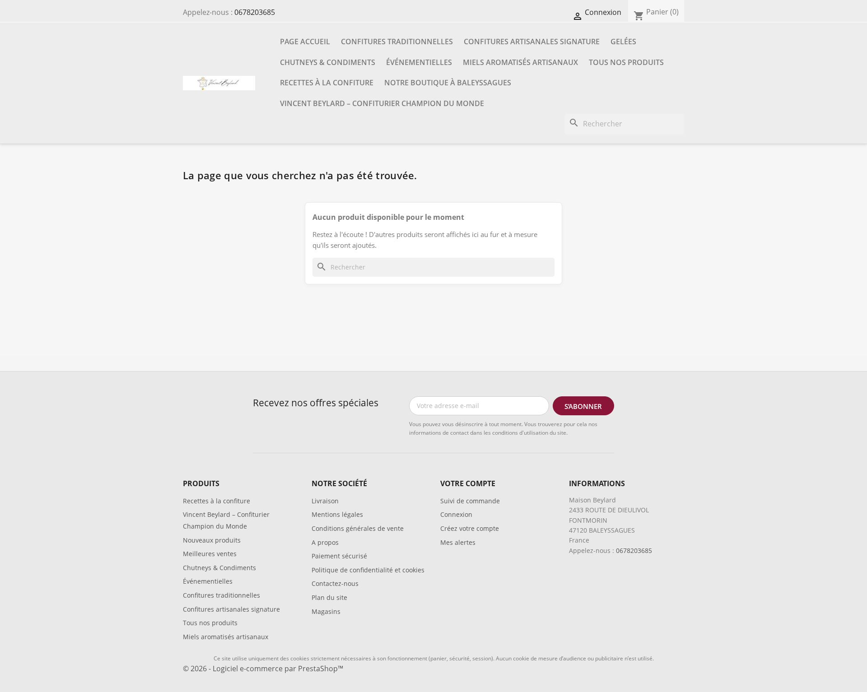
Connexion (456, 514)
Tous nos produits (626, 62)
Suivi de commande (470, 501)
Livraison (325, 501)
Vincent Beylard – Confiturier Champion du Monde (382, 103)
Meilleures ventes (210, 553)
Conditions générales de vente (358, 528)
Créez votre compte (469, 528)
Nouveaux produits (212, 540)
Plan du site (329, 597)
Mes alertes (457, 542)
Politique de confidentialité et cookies (368, 570)
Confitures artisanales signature (532, 41)
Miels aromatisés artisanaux (520, 62)
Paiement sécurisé (339, 556)
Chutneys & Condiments (327, 62)
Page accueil (305, 41)
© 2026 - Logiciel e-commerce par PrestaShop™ (263, 668)
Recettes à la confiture (326, 83)
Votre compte (467, 483)
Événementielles (419, 62)
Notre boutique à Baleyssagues (447, 83)
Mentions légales (337, 514)
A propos (325, 542)
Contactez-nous (335, 583)
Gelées (623, 41)
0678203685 (254, 12)
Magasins (326, 611)
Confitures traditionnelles (397, 41)
